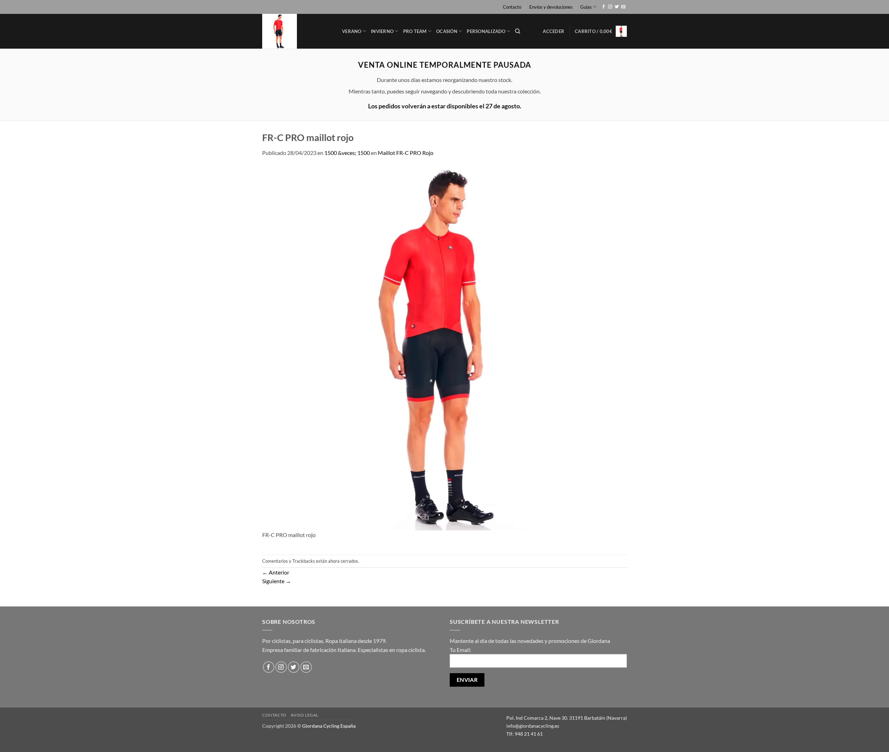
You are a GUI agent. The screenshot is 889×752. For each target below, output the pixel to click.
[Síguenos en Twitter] (617, 7)
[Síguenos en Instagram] (610, 7)
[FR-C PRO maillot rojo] (444, 347)
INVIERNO (382, 31)
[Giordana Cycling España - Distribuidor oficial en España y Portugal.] (297, 31)
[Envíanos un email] (623, 7)
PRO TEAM (415, 31)
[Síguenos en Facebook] (603, 7)
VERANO (352, 31)
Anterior (275, 572)
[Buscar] (517, 31)
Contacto (512, 7)
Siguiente (276, 581)
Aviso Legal (304, 715)
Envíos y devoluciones (551, 7)
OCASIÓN (446, 31)
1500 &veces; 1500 (347, 152)
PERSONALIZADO (486, 31)
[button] (553, 31)
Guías (586, 7)
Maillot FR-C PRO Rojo (405, 152)
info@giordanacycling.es (532, 726)
